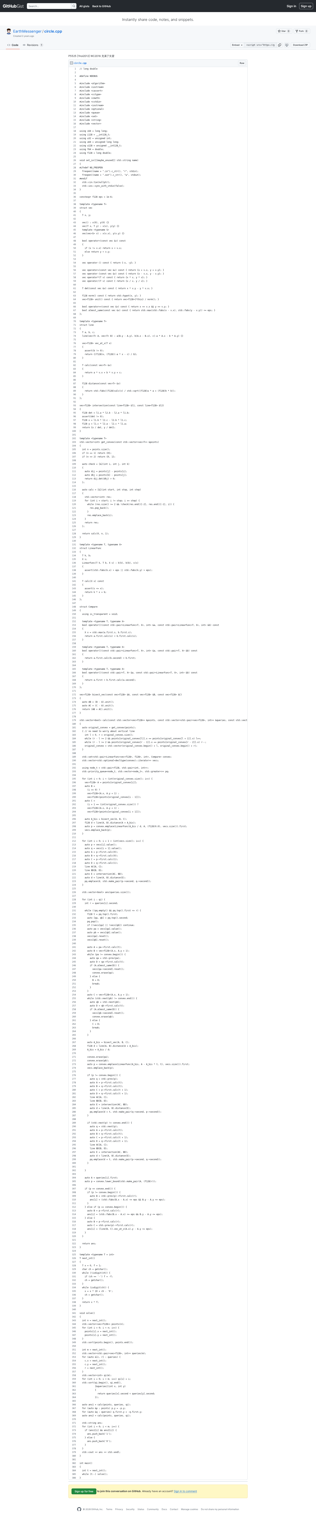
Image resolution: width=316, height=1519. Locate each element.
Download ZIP (300, 45)
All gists (84, 6)
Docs (164, 1509)
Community (153, 1509)
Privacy (119, 1509)
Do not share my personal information (220, 1509)
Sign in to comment (185, 1491)
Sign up (306, 6)
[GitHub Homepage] (79, 1509)
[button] (279, 45)
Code (15, 44)
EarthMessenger (27, 31)
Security (130, 1509)
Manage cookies (189, 1509)
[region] (158, 773)
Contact (174, 1509)
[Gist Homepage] (13, 6)
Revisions (34, 44)
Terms (109, 1509)
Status (141, 1509)
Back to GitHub (101, 6)
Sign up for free (84, 1491)
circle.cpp (53, 31)
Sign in (291, 6)
